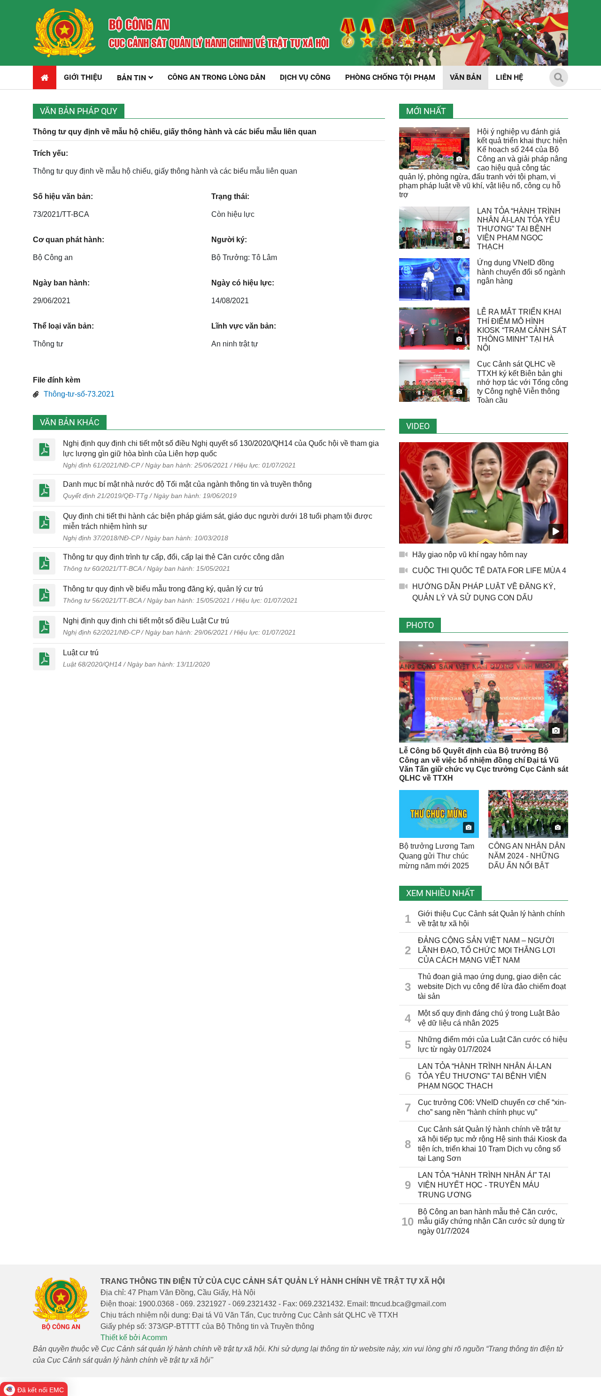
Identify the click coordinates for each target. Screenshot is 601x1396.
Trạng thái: (230, 196)
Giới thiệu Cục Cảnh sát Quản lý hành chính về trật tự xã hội (491, 919)
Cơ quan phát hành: (68, 240)
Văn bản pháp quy (78, 111)
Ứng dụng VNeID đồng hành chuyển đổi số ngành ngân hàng (521, 271)
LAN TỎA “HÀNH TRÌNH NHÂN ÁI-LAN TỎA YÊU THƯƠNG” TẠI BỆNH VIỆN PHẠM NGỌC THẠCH (519, 229)
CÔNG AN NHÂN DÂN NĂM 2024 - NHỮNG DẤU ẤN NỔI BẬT (526, 856)
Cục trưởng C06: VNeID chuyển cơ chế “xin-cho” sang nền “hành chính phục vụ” (492, 1107)
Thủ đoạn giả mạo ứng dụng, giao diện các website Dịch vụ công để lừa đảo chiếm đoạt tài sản (492, 986)
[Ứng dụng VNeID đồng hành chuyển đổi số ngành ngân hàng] (434, 279)
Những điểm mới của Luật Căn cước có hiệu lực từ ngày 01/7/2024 (492, 1044)
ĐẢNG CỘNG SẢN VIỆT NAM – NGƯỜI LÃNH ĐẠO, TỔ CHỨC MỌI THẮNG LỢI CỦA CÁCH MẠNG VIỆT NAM (486, 950)
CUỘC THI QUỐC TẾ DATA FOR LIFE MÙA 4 (489, 571)
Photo (420, 625)
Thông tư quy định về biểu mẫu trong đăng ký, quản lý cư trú (163, 589)
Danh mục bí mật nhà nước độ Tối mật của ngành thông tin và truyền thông (187, 484)
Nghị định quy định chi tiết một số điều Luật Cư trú (146, 621)
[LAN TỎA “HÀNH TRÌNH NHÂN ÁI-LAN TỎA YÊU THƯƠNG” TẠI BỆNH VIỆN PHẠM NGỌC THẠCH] (434, 228)
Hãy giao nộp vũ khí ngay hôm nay (469, 555)
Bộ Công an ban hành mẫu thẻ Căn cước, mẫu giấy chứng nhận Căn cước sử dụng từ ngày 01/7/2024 (491, 1221)
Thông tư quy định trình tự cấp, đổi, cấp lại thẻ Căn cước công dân (173, 557)
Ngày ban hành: (61, 283)
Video (418, 426)
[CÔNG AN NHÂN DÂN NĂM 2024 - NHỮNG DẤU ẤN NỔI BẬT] (528, 814)
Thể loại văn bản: (63, 326)
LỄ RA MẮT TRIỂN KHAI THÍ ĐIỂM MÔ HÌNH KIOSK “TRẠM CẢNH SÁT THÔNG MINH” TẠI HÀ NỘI (522, 330)
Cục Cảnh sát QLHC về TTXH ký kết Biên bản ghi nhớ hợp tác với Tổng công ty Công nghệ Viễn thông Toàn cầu (522, 382)
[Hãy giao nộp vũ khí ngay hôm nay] (483, 493)
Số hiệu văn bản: (63, 196)
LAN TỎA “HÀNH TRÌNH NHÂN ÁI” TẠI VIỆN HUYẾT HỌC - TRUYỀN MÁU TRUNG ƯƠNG (484, 1185)
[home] (64, 33)
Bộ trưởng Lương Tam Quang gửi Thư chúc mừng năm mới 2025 (436, 856)
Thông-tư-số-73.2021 (79, 394)
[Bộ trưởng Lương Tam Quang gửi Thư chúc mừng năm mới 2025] (439, 814)
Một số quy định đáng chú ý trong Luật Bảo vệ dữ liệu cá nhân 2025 (489, 1018)
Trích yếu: (50, 153)
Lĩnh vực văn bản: (243, 326)
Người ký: (229, 240)
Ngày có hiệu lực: (242, 283)
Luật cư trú (81, 653)
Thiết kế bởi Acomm (133, 1338)
